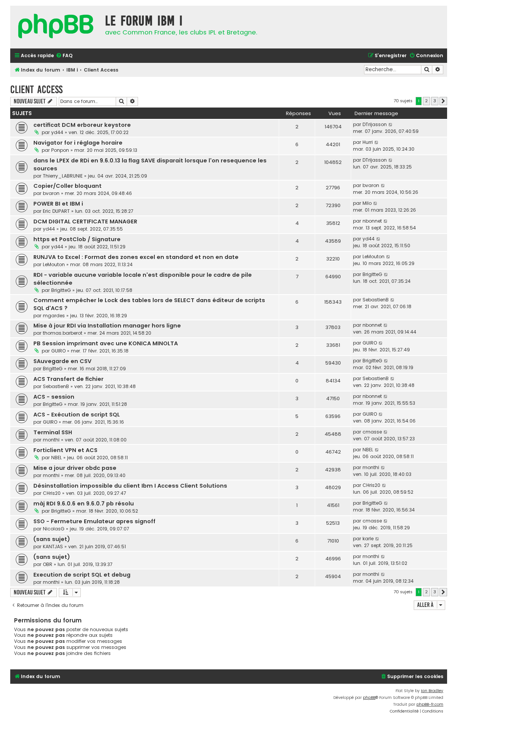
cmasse (372, 432)
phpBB (369, 697)
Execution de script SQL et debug (81, 575)
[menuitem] (64, 56)
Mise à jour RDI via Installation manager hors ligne (107, 325)
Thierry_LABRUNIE (63, 176)
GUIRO (58, 351)
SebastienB (376, 299)
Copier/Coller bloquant (67, 186)
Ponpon (60, 150)
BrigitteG (61, 290)
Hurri (368, 142)
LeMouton (54, 264)
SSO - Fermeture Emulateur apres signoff (94, 521)
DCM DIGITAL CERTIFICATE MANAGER (85, 221)
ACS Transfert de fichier (68, 379)
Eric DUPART (56, 211)
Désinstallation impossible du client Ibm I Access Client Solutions (130, 486)
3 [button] (434, 101)
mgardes (54, 315)
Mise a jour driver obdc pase (74, 468)
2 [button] (426, 101)
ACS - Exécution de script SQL (76, 414)
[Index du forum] (55, 27)
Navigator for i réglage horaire (77, 143)
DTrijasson (375, 124)
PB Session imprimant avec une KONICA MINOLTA (105, 343)
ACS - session (53, 397)
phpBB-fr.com (429, 704)
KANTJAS (53, 546)
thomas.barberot (62, 333)
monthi (51, 440)
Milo (367, 203)
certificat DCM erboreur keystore (82, 125)
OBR (47, 564)
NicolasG (53, 528)
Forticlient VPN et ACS (65, 450)
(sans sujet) (51, 539)
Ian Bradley (432, 691)
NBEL (56, 457)
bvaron (51, 193)
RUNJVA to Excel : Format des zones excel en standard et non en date (136, 257)
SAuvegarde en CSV (62, 361)
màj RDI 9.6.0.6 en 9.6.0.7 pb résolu (83, 503)
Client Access (36, 89)
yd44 (57, 132)
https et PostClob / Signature (77, 239)
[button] (443, 101)
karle (368, 538)
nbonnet (372, 221)
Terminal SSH (52, 432)
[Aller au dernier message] (390, 124)
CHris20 (52, 493)
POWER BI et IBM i (58, 203)
